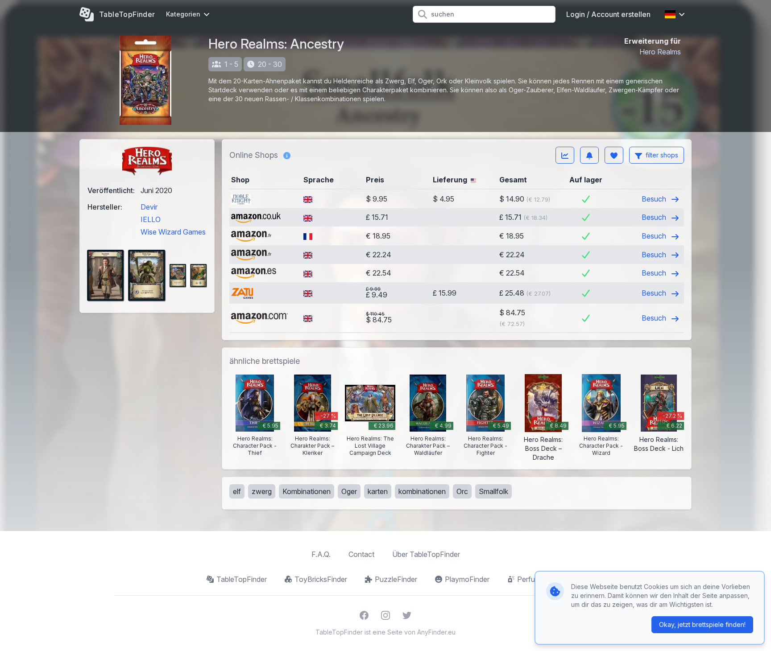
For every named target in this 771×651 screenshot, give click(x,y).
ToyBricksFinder (320, 579)
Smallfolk (493, 491)
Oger (349, 491)
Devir (149, 206)
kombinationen (422, 491)
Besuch (655, 198)
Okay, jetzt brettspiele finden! (702, 624)
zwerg (262, 491)
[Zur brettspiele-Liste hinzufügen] (614, 155)
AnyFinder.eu (436, 632)
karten (378, 491)
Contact (361, 554)
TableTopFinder (241, 579)
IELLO (151, 219)
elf (237, 491)
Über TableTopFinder (426, 554)
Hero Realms (660, 51)
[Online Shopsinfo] (287, 155)
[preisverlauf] (564, 155)
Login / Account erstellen (608, 14)
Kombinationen (306, 491)
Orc (462, 491)
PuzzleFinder (396, 579)
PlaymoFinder (467, 579)
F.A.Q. (321, 554)
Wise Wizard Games (173, 231)
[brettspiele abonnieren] (589, 155)
